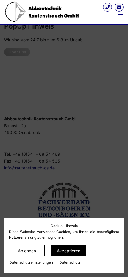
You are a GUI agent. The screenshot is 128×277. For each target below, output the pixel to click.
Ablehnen (27, 250)
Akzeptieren (68, 250)
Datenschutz (70, 262)
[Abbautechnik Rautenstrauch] (51, 11)
